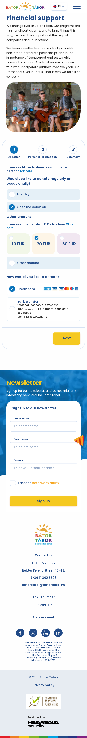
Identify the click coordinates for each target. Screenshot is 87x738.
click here (25, 171)
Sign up (43, 501)
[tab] (14, 149)
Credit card (26, 289)
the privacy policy (45, 483)
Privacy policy (43, 685)
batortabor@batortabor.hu (43, 585)
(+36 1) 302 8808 (43, 578)
